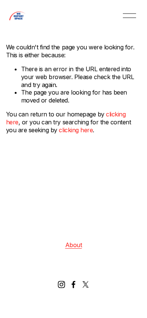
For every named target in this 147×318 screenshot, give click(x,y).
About (73, 245)
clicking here (76, 130)
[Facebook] (73, 284)
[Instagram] (61, 284)
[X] (85, 284)
